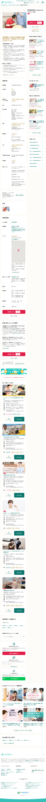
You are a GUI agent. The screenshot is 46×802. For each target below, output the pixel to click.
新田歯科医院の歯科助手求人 (40, 85)
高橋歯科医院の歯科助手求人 (9, 590)
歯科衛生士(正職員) (15, 226)
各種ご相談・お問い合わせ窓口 (38, 770)
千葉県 (11, 625)
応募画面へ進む (35, 23)
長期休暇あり (14, 146)
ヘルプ (10, 770)
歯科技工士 (27, 740)
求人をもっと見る (37, 75)
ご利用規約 (8, 769)
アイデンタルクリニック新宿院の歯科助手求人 (40, 41)
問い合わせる (14, 666)
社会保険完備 (14, 123)
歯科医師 (5, 740)
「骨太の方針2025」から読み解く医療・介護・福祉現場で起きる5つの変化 (33, 704)
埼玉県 (16, 625)
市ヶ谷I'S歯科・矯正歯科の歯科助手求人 (40, 122)
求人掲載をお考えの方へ (31, 0)
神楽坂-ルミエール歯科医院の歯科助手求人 (11, 513)
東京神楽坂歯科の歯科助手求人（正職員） (11, 437)
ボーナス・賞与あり (21, 123)
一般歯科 (13, 99)
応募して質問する (20, 195)
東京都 (6, 622)
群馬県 (10, 627)
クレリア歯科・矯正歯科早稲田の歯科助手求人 (40, 100)
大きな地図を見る (15, 239)
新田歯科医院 (14, 222)
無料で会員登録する (13, 653)
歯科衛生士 (12, 740)
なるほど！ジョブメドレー (10, 772)
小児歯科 (22, 99)
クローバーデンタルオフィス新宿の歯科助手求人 (40, 52)
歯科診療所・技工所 (15, 276)
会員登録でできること (6, 650)
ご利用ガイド (25, 0)
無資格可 (13, 160)
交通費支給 (14, 125)
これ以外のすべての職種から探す (8, 743)
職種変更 (22, 0)
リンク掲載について (19, 770)
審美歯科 (17, 99)
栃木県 (4, 627)
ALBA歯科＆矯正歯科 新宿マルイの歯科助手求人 (40, 63)
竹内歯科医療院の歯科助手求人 (40, 111)
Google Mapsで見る (15, 272)
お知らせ (7, 773)
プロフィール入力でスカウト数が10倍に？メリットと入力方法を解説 (12, 704)
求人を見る (19, 419)
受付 (13, 89)
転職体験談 (3, 773)
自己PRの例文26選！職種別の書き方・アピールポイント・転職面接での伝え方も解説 (12, 724)
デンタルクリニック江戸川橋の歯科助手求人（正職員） (13, 398)
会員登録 (42, 2)
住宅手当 (18, 125)
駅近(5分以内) (14, 236)
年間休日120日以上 (19, 145)
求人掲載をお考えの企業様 (20, 769)
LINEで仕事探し (18, 0)
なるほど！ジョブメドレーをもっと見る (23, 730)
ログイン (38, 2)
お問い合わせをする (19, 363)
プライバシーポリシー (17, 333)
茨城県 (22, 625)
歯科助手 (20, 740)
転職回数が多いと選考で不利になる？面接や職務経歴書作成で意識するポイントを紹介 (33, 724)
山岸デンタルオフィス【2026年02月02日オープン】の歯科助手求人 (13, 551)
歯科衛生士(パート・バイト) (17, 227)
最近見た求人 (27, 2)
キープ (33, 2)
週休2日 (13, 145)
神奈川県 (5, 625)
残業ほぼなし (14, 133)
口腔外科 (13, 100)
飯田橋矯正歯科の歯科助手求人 (9, 475)
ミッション (3, 772)
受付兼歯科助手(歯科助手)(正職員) (18, 229)
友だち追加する (14, 678)
